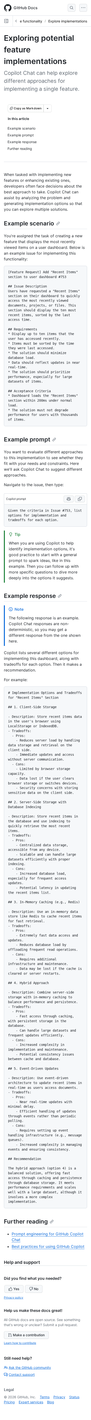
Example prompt (27, 439)
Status (74, 1397)
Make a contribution (29, 1335)
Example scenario (29, 223)
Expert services (31, 1402)
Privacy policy (13, 1297)
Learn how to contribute (20, 1343)
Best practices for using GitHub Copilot (48, 1246)
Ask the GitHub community (30, 1367)
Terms (45, 1397)
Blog (50, 1402)
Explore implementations (67, 21)
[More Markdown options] (47, 108)
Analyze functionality (25, 21)
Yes (16, 1289)
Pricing (9, 1402)
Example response (30, 595)
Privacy (59, 1397)
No (36, 1289)
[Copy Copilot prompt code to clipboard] (80, 499)
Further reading (26, 1221)
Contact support (22, 1374)
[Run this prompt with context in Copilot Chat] (69, 499)
